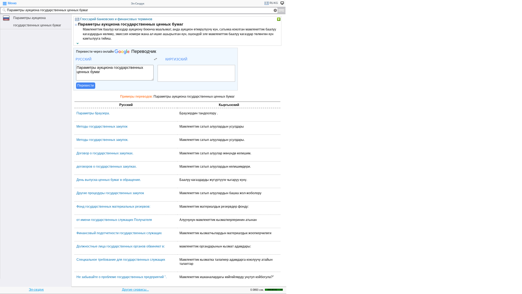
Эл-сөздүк (36, 289)
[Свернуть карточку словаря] (278, 19)
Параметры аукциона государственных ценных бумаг (37, 21)
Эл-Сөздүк (137, 3)
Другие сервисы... (135, 289)
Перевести (85, 85)
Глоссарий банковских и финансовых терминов (116, 19)
